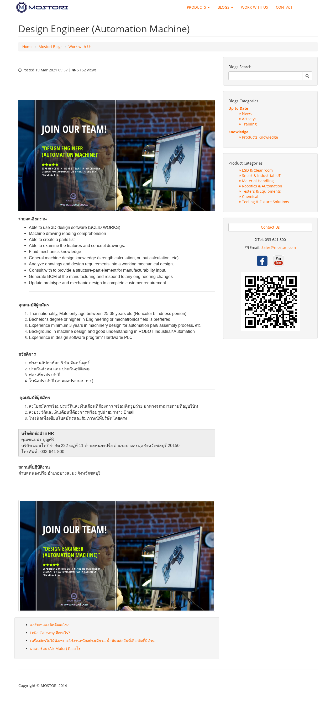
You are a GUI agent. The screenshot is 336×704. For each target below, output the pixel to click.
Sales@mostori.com (278, 247)
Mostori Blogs (50, 46)
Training (249, 124)
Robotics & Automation (261, 185)
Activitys (248, 118)
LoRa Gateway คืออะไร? (50, 632)
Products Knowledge (259, 137)
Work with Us (80, 46)
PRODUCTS (197, 7)
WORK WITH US (254, 7)
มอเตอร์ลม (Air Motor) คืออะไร (55, 648)
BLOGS (224, 7)
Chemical (249, 196)
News (246, 113)
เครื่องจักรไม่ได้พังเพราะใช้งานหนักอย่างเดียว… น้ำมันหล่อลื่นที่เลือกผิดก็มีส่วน (92, 640)
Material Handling (257, 180)
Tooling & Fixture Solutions (265, 201)
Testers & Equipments (261, 191)
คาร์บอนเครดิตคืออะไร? (49, 624)
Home (27, 46)
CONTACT (284, 7)
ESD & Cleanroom (257, 170)
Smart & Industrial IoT (261, 175)
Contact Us (270, 227)
